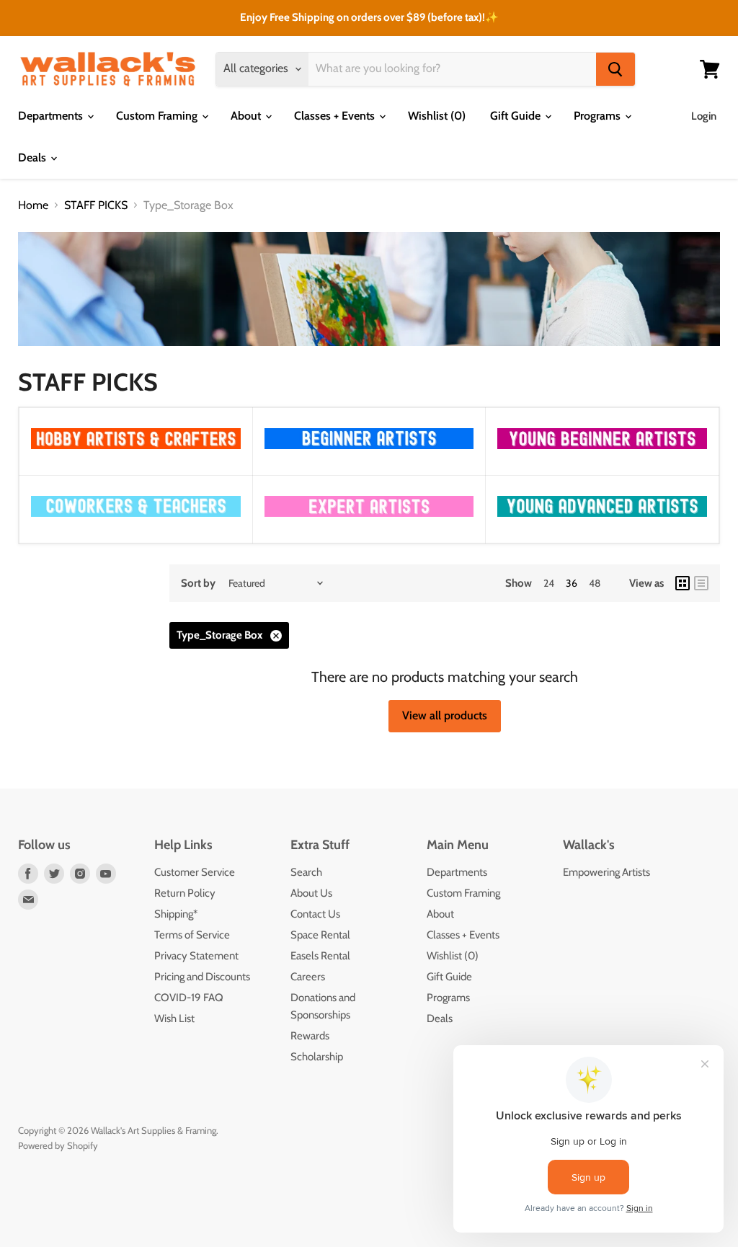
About (247, 116)
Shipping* (175, 913)
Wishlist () (437, 116)
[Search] (615, 69)
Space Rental (320, 934)
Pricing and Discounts (202, 976)
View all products (444, 715)
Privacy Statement (196, 955)
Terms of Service (192, 934)
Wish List (174, 1018)
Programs (598, 116)
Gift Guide (516, 116)
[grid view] (682, 583)
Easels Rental (320, 955)
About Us (311, 893)
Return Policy (184, 893)
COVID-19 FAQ (188, 997)
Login (703, 116)
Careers (307, 976)
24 (548, 583)
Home (33, 205)
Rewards (309, 1035)
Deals (33, 157)
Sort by (198, 583)
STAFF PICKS (96, 205)
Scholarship (316, 1056)
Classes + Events (336, 116)
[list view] (701, 583)
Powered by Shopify (58, 1145)
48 (594, 583)
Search (306, 872)
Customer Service (194, 872)
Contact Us (315, 913)
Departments (52, 116)
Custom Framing (158, 116)
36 (571, 583)
